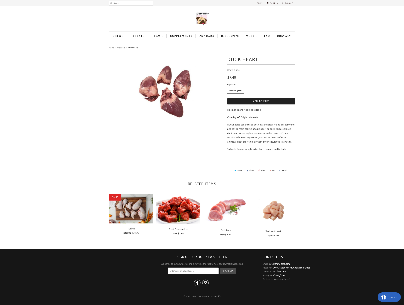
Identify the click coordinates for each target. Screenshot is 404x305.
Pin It (263, 170)
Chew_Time (279, 275)
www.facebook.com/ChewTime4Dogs (291, 267)
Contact (284, 35)
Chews (118, 35)
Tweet (240, 170)
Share (251, 170)
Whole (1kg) (236, 90)
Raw (157, 35)
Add (274, 170)
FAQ (267, 35)
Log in (259, 3)
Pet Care (206, 35)
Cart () (274, 3)
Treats (139, 35)
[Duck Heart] (166, 91)
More (250, 35)
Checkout (288, 3)
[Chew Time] (202, 19)
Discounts (230, 35)
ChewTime (281, 271)
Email (284, 170)
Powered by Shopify (211, 296)
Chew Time (233, 70)
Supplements (181, 35)
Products (121, 48)
